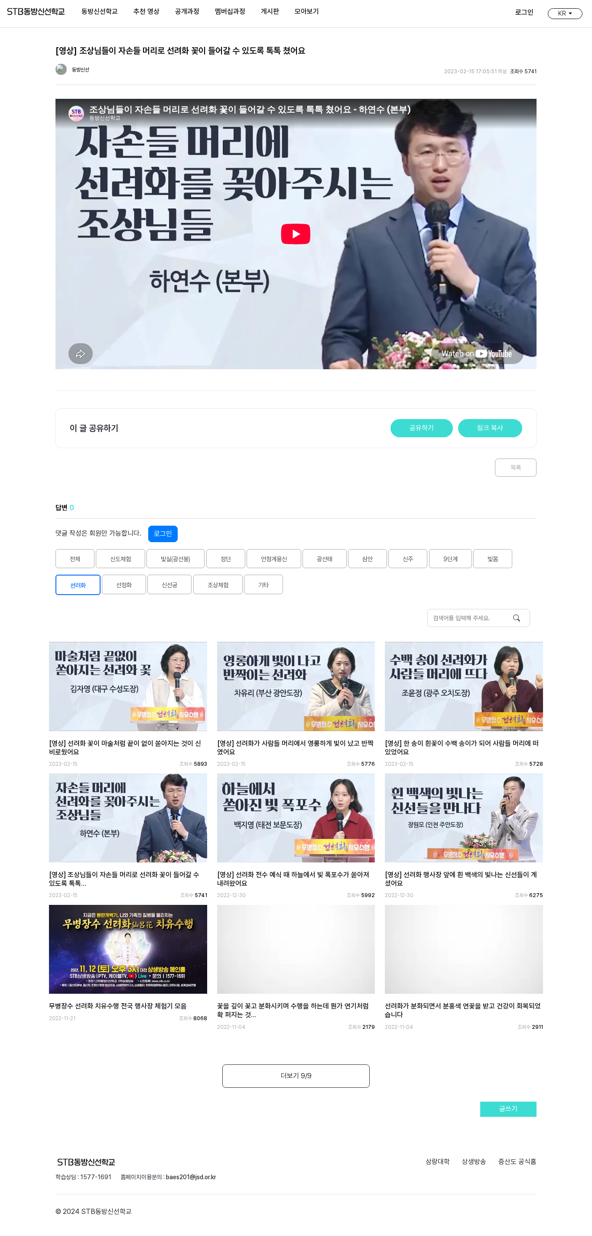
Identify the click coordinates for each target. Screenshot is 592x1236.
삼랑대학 (438, 1162)
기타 (263, 585)
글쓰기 (508, 1109)
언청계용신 (274, 559)
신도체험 (120, 559)
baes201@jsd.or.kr (191, 1177)
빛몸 (493, 559)
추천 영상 (146, 11)
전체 (75, 559)
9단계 (450, 559)
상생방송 (474, 1162)
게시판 (270, 11)
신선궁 (169, 585)
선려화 (78, 585)
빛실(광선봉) (175, 559)
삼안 (367, 559)
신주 (408, 559)
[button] (565, 13)
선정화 (124, 585)
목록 (516, 467)
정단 (226, 559)
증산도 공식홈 (517, 1162)
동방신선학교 (99, 11)
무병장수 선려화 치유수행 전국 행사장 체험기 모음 (118, 1006)
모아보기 (307, 11)
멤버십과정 (230, 11)
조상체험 (218, 585)
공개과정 (187, 11)
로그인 (163, 534)
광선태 (324, 559)
